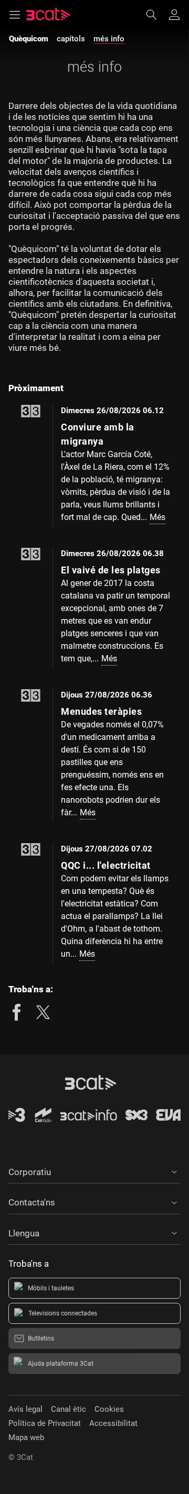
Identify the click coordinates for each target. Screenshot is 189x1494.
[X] (43, 1012)
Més (157, 517)
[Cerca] (156, 14)
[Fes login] (174, 14)
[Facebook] (16, 1012)
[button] (94, 1170)
